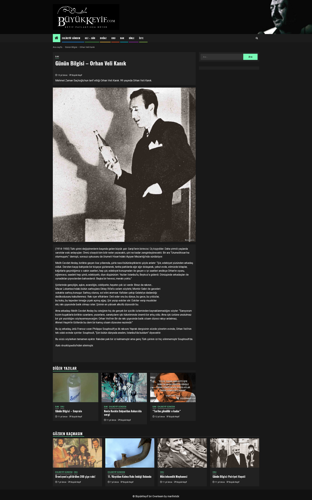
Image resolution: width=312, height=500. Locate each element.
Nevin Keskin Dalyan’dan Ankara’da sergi (123, 413)
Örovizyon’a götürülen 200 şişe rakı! (75, 477)
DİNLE (131, 38)
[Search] (257, 38)
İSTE (141, 38)
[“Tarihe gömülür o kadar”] (173, 387)
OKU (113, 38)
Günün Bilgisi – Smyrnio (68, 411)
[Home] (56, 38)
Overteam (157, 496)
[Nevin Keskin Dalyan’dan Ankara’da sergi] (124, 387)
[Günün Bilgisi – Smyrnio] (75, 387)
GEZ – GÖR (90, 38)
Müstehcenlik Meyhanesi (173, 477)
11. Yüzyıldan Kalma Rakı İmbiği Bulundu (129, 477)
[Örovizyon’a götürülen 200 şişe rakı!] (77, 453)
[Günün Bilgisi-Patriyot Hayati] (234, 453)
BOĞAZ (103, 38)
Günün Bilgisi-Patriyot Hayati (229, 477)
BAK (122, 38)
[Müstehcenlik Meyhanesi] (182, 453)
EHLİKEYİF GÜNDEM (71, 38)
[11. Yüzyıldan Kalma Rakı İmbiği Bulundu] (130, 453)
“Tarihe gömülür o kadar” (167, 411)
